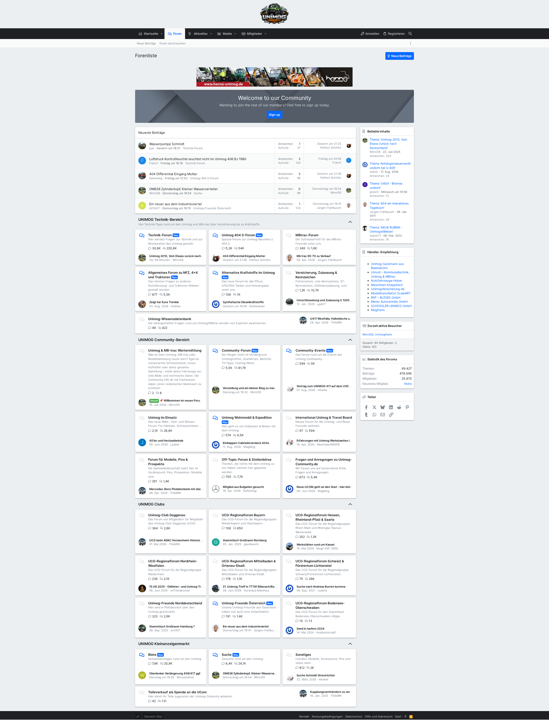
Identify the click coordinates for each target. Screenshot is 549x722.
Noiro (408, 383)
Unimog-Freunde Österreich (212, 208)
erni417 (175, 630)
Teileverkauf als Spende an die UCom (177, 692)
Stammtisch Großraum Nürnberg (245, 540)
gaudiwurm (251, 544)
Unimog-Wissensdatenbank (169, 319)
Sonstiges (303, 655)
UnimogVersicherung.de (387, 289)
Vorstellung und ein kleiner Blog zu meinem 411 (254, 388)
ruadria (322, 590)
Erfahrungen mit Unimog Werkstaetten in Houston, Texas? (335, 440)
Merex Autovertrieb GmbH (389, 301)
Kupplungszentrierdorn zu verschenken (336, 691)
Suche (198, 193)
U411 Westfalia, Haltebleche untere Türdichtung (342, 318)
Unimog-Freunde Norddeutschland (175, 603)
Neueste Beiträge (151, 133)
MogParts (378, 310)
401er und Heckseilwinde (166, 440)
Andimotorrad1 (326, 632)
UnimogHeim (383, 334)
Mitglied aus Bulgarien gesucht (243, 487)
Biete (152, 655)
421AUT (154, 208)
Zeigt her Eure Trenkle (164, 302)
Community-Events (311, 350)
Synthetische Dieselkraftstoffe (243, 302)
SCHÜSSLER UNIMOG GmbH (391, 306)
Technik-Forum (193, 148)
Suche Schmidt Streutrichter (316, 675)
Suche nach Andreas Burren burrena (321, 586)
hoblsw (176, 306)
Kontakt (304, 716)
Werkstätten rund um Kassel (315, 544)
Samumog (155, 178)
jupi (151, 148)
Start (398, 716)
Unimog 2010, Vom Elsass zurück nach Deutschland (184, 256)
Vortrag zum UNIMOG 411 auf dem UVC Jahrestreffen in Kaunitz (339, 386)
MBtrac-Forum (307, 235)
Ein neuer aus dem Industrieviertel (175, 204)
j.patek (174, 444)
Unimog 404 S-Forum (204, 178)
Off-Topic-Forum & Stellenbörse (246, 459)
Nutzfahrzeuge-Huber (386, 280)
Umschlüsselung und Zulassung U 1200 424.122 (329, 300)
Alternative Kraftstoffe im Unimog (248, 273)
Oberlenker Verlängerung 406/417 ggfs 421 (178, 673)
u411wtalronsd (180, 590)
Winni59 (154, 193)
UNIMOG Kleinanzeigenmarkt (163, 644)
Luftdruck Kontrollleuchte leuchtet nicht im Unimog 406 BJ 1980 (197, 159)
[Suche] (410, 34)
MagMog (249, 446)
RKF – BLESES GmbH (385, 297)
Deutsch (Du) (153, 716)
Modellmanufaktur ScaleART (391, 293)
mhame (322, 390)
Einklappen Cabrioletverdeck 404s (246, 443)
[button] (161, 34)
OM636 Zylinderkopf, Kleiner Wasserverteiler (183, 189)
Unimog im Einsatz (162, 417)
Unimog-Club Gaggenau (166, 515)
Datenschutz (353, 716)
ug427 (321, 304)
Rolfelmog (249, 490)
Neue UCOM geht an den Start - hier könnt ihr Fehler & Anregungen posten (346, 487)
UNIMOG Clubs (151, 504)
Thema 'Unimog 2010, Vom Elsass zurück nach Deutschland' (388, 144)
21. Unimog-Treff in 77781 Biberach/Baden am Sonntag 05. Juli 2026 (268, 586)
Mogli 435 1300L (327, 548)
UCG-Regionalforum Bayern (243, 515)
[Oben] (405, 716)
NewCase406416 (328, 444)
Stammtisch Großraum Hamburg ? (172, 626)
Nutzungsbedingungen (327, 716)
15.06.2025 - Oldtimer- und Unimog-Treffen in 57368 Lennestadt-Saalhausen (201, 586)
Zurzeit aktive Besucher (384, 326)
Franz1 (153, 163)
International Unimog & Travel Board (324, 417)
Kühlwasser (257, 306)
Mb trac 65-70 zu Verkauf (314, 256)
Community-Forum (236, 350)
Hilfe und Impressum (378, 716)
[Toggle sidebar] (411, 43)
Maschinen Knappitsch (387, 285)
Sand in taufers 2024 (310, 628)
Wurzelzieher (185, 677)
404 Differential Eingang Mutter (173, 174)
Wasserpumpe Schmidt (166, 144)
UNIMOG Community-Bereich (163, 340)
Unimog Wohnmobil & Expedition (247, 417)
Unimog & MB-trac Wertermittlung (174, 350)
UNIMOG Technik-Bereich (160, 219)
